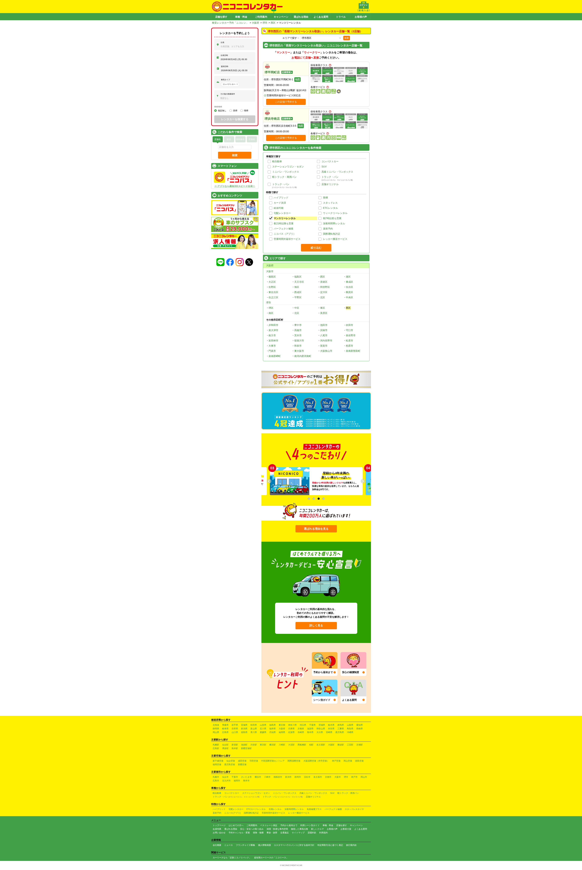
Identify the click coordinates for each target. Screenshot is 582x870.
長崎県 (301, 732)
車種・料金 (241, 17)
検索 (346, 38)
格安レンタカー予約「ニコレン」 (230, 22)
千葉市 (235, 777)
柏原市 (349, 345)
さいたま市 (246, 777)
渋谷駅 (253, 744)
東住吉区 (273, 292)
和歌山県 (320, 728)
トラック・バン (330, 177)
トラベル (341, 17)
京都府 (301, 728)
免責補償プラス (314, 809)
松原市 (349, 340)
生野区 (272, 287)
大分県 (319, 732)
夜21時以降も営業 (284, 223)
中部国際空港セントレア (273, 761)
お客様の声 (361, 17)
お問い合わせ (219, 832)
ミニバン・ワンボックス (285, 171)
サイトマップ (298, 832)
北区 (322, 297)
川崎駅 (282, 744)
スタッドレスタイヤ (354, 809)
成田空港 (242, 761)
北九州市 (226, 780)
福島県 (272, 725)
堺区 (271, 308)
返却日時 (224, 66)
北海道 (216, 725)
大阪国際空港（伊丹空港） (316, 761)
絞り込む (316, 247)
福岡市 (237, 780)
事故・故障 (272, 832)
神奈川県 (292, 725)
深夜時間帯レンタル (334, 223)
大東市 (272, 345)
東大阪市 (299, 351)
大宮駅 (291, 744)
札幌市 (216, 777)
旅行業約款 (351, 845)
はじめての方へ (236, 825)
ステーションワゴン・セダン (288, 166)
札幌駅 (216, 744)
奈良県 (331, 728)
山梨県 (350, 725)
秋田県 (253, 725)
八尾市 (323, 335)
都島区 (272, 276)
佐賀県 (291, 732)
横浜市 (258, 777)
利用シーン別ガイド (310, 825)
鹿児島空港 (229, 764)
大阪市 (269, 271)
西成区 (298, 292)
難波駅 (340, 744)
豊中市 (298, 325)
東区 (322, 308)
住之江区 (273, 297)
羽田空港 (254, 761)
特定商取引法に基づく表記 (330, 845)
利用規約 (323, 832)
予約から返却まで (288, 825)
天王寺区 (299, 282)
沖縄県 (350, 732)
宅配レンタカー (282, 213)
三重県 (340, 728)
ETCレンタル (330, 208)
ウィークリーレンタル (335, 213)
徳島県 (244, 732)
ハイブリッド (281, 197)
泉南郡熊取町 (353, 351)
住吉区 (349, 287)
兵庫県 (291, 728)
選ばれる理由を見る (316, 528)
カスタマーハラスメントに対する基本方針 (294, 845)
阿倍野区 (325, 287)
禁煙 (325, 197)
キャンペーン (281, 17)
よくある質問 (321, 17)
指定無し (222, 110)
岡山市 (364, 777)
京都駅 (359, 744)
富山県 (253, 728)
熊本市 (246, 780)
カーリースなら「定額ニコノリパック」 (232, 857)
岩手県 (235, 725)
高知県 (272, 732)
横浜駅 (272, 744)
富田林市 (273, 340)
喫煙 (246, 110)
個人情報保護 (264, 845)
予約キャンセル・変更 (239, 832)
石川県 (263, 728)
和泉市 (298, 345)
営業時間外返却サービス (287, 239)
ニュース (228, 845)
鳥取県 (350, 728)
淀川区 (323, 292)
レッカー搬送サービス (335, 239)
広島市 (216, 780)
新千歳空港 (218, 761)
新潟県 (244, 728)
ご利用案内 (261, 17)
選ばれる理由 (301, 17)
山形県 (263, 725)
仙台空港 (230, 761)
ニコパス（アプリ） (285, 234)
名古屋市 (317, 777)
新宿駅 (235, 744)
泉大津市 (273, 330)
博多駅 (225, 748)
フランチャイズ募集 (245, 845)
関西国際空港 (294, 761)
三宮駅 (350, 744)
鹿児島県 (339, 732)
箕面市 (323, 345)
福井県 (272, 728)
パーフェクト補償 (283, 228)
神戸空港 (336, 761)
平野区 (298, 297)
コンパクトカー (330, 161)
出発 (222, 42)
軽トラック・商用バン (284, 177)
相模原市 (278, 777)
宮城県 (244, 725)
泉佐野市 (351, 335)
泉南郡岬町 (275, 356)
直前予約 (328, 228)
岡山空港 (348, 761)
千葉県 (312, 725)
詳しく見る (316, 625)
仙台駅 (225, 744)
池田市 (323, 325)
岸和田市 (273, 325)
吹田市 (349, 325)
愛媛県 (263, 732)
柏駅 (311, 744)
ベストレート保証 (268, 825)
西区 (273, 22)
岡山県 (216, 732)
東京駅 (263, 744)
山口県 (235, 732)
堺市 (264, 22)
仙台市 (225, 777)
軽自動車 (277, 161)
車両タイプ (225, 80)
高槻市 (298, 330)
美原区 (323, 313)
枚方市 (272, 335)
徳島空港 (359, 761)
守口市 (349, 330)
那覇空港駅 (246, 748)
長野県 (235, 728)
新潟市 (288, 777)
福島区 (298, 276)
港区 (348, 276)
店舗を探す (221, 17)
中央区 (349, 297)
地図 (297, 79)
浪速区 (323, 282)
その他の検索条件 (227, 94)
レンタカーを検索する (234, 119)
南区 (271, 313)
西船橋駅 (302, 744)
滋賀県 (310, 728)
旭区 (296, 287)
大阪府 (255, 22)
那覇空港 (242, 764)
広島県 (225, 732)
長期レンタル (275, 809)
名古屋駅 (320, 744)
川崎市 (267, 777)
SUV (324, 166)
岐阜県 (225, 728)
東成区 (349, 282)
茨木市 (298, 335)
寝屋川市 (299, 340)
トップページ (219, 825)
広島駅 (216, 748)
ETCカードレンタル (256, 809)
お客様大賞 (346, 829)
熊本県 (310, 732)
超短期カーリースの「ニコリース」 (271, 857)
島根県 (359, 728)
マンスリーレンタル (285, 218)
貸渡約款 (312, 832)
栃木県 (331, 725)
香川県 (253, 732)
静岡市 (298, 777)
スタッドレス (330, 202)
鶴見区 (349, 292)
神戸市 (354, 777)
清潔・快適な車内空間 (277, 829)
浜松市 (307, 777)
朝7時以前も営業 (332, 218)
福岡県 (282, 732)
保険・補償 (258, 832)
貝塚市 (323, 330)
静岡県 (216, 728)
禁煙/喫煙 (218, 107)
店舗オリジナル (330, 184)
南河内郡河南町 (302, 356)
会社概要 (217, 845)
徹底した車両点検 (299, 829)
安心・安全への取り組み (252, 829)
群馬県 (340, 725)
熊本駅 (235, 748)
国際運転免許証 (331, 234)
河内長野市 (326, 340)
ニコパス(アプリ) (232, 813)
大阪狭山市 (326, 351)
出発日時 (224, 55)
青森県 (225, 725)
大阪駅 (331, 744)
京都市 (328, 777)
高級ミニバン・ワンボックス (337, 171)
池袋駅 (244, 744)
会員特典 (217, 829)
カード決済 (280, 202)
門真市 (272, 351)
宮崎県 (329, 732)
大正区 (272, 282)
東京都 (282, 725)
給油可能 (278, 208)
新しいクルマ (317, 829)
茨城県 (322, 725)
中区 (296, 308)
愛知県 (359, 725)
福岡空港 (217, 764)
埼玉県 (303, 725)
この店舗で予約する (286, 102)
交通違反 (284, 832)
